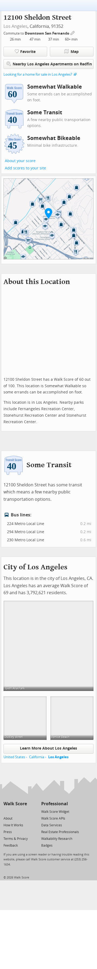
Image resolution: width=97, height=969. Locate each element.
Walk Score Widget (55, 812)
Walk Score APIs (53, 818)
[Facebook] (15, 811)
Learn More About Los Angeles (48, 748)
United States (14, 757)
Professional (54, 803)
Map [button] (75, 51)
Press (8, 832)
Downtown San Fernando (47, 33)
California (36, 757)
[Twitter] (7, 811)
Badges (47, 845)
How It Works (13, 825)
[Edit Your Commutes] (72, 32)
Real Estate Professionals (60, 832)
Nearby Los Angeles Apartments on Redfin (52, 64)
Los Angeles (15, 26)
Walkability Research (56, 839)
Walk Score (15, 803)
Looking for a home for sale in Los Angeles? (38, 74)
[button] (48, 213)
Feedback (11, 845)
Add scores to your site (25, 168)
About (8, 818)
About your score (20, 161)
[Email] (23, 811)
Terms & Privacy (16, 839)
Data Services (51, 825)
